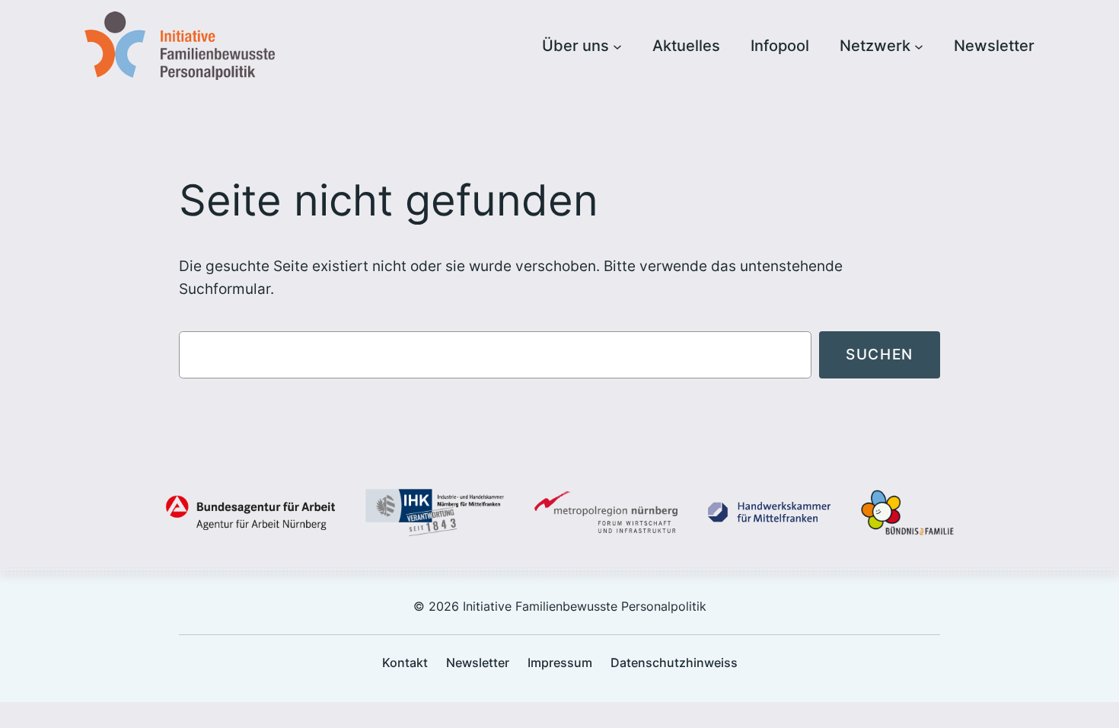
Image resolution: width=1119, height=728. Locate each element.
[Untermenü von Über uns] (617, 45)
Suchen (879, 354)
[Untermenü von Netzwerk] (918, 45)
